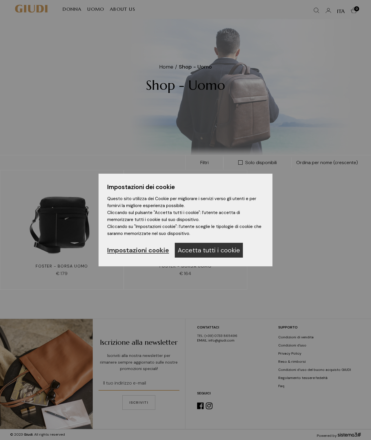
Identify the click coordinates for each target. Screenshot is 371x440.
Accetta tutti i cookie (209, 250)
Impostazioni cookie (138, 250)
